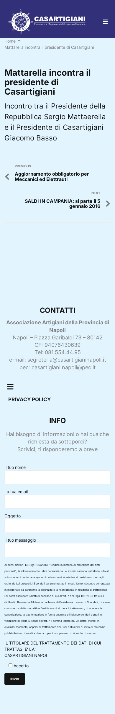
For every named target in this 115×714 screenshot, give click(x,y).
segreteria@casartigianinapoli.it (66, 360)
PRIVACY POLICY (29, 399)
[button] (105, 21)
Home (10, 40)
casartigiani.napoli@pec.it (64, 367)
